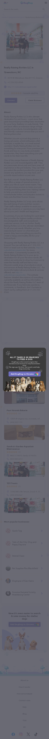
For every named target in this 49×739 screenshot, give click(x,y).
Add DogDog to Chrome (22, 374)
